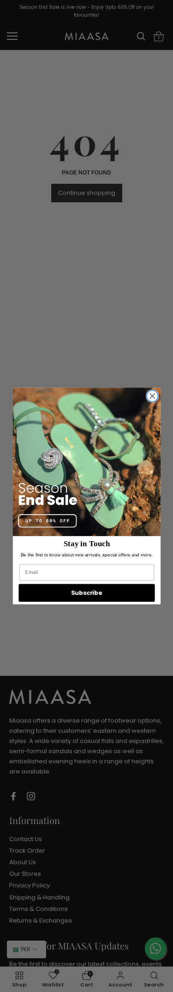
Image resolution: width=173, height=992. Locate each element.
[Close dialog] (152, 396)
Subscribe (86, 592)
